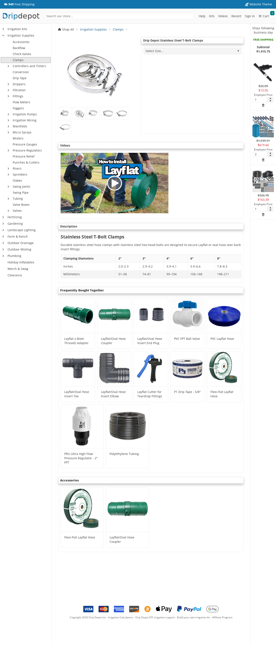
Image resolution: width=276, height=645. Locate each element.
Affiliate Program (222, 617)
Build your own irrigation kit (193, 617)
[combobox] (119, 16)
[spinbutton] (260, 99)
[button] (19, 4)
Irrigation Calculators (120, 617)
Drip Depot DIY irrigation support (155, 617)
